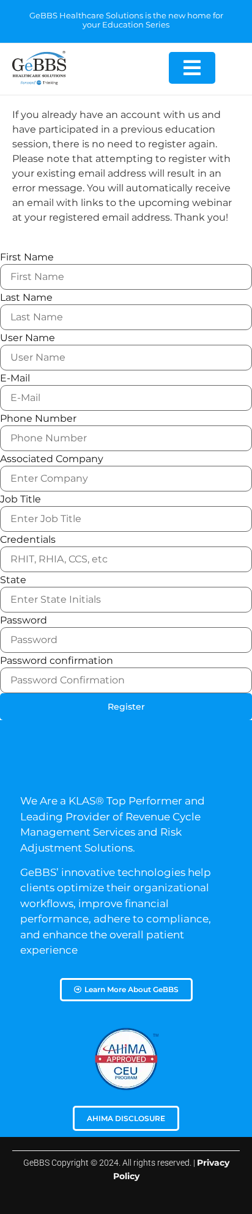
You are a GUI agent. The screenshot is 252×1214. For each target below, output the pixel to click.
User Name (27, 338)
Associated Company (51, 459)
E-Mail (15, 378)
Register (126, 706)
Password (23, 620)
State (13, 580)
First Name (27, 257)
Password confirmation (56, 661)
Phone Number (38, 419)
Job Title (20, 499)
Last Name (26, 298)
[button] (192, 68)
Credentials (28, 540)
